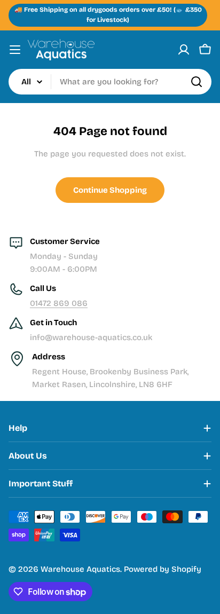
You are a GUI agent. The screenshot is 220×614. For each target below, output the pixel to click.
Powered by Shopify (162, 569)
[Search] (196, 81)
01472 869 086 (59, 303)
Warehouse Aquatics (80, 569)
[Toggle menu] (15, 49)
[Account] (183, 49)
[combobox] (110, 82)
